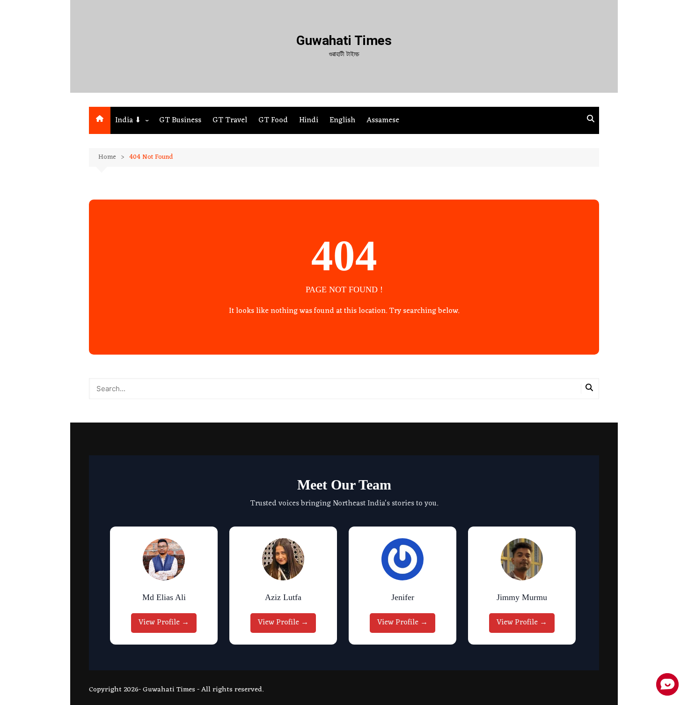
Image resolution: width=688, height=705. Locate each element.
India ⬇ (128, 120)
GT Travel (229, 120)
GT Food (273, 120)
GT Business (180, 120)
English (342, 120)
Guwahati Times (344, 40)
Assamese (382, 120)
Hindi (308, 120)
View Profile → (164, 622)
